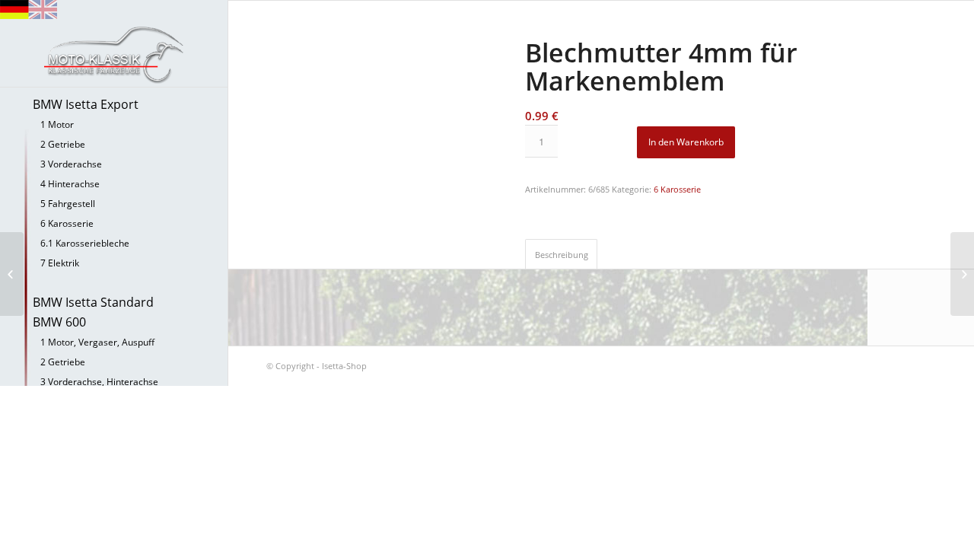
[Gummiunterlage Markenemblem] (12, 274)
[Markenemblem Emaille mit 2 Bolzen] (962, 274)
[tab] (561, 253)
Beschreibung (561, 254)
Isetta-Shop (344, 365)
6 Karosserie (677, 189)
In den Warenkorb (686, 141)
